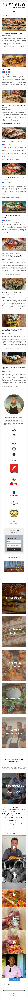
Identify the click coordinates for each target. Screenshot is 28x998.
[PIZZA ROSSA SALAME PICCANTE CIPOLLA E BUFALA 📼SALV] (14, 918)
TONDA (12, 86)
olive (17, 817)
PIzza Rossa (12, 197)
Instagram (7, 813)
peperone (14, 818)
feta (3, 811)
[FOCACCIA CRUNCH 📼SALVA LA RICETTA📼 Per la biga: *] (14, 847)
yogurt (23, 823)
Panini (15, 767)
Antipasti (11, 766)
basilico (15, 807)
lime (14, 813)
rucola (3, 823)
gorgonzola (12, 811)
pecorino (4, 818)
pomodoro (10, 821)
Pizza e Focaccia (14, 768)
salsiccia (7, 823)
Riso (6, 770)
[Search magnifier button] (24, 989)
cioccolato (11, 809)
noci (14, 817)
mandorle (4, 815)
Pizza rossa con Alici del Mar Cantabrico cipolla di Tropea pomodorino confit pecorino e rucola (14, 255)
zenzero (4, 824)
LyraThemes (18, 995)
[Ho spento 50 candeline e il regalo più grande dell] (14, 871)
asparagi (7, 807)
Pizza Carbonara (7, 69)
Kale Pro (17, 993)
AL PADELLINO (4, 123)
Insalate (11, 767)
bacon (11, 807)
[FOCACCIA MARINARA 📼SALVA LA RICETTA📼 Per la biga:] (14, 895)
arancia (3, 807)
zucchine (13, 824)
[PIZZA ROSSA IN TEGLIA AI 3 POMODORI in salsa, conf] (14, 942)
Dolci (22, 766)
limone (18, 813)
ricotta (17, 821)
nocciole (11, 817)
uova (19, 823)
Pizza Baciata (7, 50)
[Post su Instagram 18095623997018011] (14, 966)
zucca (8, 824)
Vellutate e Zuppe (17, 770)
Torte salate (10, 770)
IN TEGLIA (3, 50)
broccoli (20, 807)
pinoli (18, 818)
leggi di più (18, 48)
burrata (24, 807)
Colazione (18, 766)
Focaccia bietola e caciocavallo (12, 33)
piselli (21, 818)
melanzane (13, 815)
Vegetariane (23, 770)
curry (23, 809)
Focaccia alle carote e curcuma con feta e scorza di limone (13, 330)
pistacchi (4, 820)
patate (20, 817)
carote (3, 809)
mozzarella (5, 817)
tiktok (15, 823)
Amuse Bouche (5, 766)
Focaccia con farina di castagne (12, 141)
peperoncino (9, 818)
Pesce (6, 274)
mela (9, 815)
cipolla (15, 809)
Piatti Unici (8, 768)
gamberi (7, 811)
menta (18, 815)
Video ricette (18, 274)
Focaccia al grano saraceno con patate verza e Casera (12, 293)
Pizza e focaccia (12, 50)
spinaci (11, 823)
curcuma (19, 809)
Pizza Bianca (4, 86)
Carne (15, 766)
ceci (6, 809)
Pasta (19, 767)
